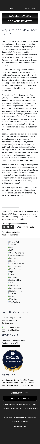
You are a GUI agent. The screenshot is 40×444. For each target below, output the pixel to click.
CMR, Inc (34, 408)
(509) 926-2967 (28, 227)
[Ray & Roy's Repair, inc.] (13, 367)
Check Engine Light (13, 232)
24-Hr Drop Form (7, 417)
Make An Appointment (10, 346)
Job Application (31, 417)
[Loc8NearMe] (13, 355)
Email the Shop (13, 330)
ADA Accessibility (19, 417)
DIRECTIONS (29, 8)
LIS (25, 427)
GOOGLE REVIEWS (20, 15)
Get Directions (7, 323)
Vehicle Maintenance (10, 235)
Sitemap (25, 421)
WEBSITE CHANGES (20, 398)
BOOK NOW (7, 227)
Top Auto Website (24, 412)
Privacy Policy (16, 421)
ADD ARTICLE (18, 427)
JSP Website (14, 412)
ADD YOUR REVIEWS (20, 21)
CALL (10, 8)
